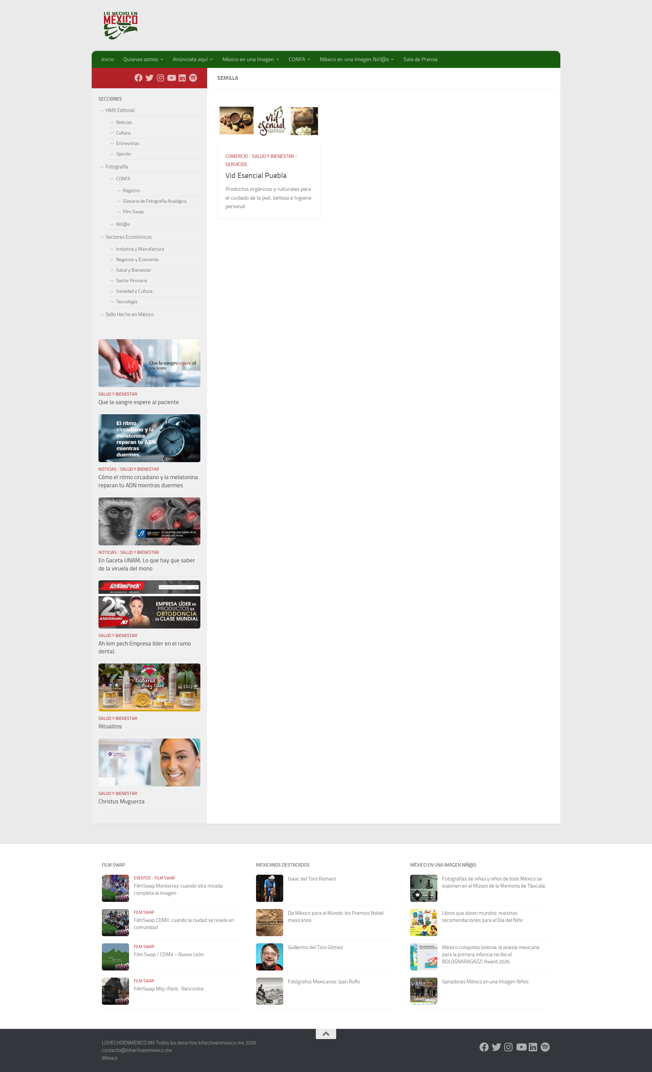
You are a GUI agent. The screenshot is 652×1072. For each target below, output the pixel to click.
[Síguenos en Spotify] (193, 78)
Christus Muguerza (121, 801)
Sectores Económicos (129, 237)
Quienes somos (140, 59)
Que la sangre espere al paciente (138, 402)
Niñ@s (123, 224)
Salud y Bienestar (273, 156)
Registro (131, 191)
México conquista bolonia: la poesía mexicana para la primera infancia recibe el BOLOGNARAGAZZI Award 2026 (491, 954)
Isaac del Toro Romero (312, 879)
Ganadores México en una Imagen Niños (485, 982)
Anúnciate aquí (190, 59)
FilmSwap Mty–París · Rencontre (169, 989)
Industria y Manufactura (140, 249)
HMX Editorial (120, 110)
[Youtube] (171, 78)
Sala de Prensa (420, 59)
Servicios (236, 164)
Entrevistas (128, 143)
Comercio (236, 156)
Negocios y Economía (137, 259)
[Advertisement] (426, 22)
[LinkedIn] (182, 78)
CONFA (297, 59)
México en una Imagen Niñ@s (354, 59)
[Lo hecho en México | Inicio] (126, 25)
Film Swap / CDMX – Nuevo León (169, 954)
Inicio (108, 59)
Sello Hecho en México (130, 314)
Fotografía (117, 167)
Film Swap (133, 212)
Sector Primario (131, 281)
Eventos (142, 878)
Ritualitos (110, 726)
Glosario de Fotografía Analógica (154, 201)
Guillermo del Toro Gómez (315, 947)
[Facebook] (138, 78)
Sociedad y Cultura (134, 291)
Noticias (124, 122)
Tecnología (126, 302)
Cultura (123, 133)
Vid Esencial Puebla (256, 175)
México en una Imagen (248, 59)
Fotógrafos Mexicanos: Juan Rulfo (324, 982)
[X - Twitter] (149, 78)
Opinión (123, 154)
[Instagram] (160, 78)
